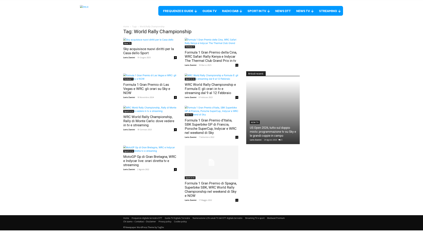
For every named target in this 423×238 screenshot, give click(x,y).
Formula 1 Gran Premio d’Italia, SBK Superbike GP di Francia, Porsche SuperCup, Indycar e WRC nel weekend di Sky (210, 126)
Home (126, 26)
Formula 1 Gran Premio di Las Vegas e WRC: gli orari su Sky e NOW (146, 89)
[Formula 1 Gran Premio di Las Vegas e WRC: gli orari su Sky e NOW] (150, 77)
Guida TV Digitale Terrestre (177, 218)
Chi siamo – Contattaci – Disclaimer (139, 221)
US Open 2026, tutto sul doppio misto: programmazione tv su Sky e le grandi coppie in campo (273, 131)
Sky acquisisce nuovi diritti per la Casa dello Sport (148, 51)
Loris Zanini (129, 57)
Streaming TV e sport (255, 218)
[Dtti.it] (100, 11)
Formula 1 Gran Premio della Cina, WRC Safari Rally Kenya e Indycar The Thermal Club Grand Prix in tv (211, 56)
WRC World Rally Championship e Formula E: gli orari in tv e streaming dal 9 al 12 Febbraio (210, 89)
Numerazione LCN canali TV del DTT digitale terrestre (217, 218)
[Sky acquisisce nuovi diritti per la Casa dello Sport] (150, 41)
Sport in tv (190, 79)
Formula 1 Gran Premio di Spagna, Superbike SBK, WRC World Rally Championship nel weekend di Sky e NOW (211, 189)
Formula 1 (190, 47)
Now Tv (127, 43)
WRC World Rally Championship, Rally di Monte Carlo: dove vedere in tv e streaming (148, 121)
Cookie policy (180, 221)
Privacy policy (165, 221)
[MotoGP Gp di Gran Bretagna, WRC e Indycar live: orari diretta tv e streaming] (150, 149)
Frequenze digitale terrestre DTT (147, 218)
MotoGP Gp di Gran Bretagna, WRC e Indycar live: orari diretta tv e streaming (149, 161)
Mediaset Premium (276, 218)
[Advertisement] (273, 50)
